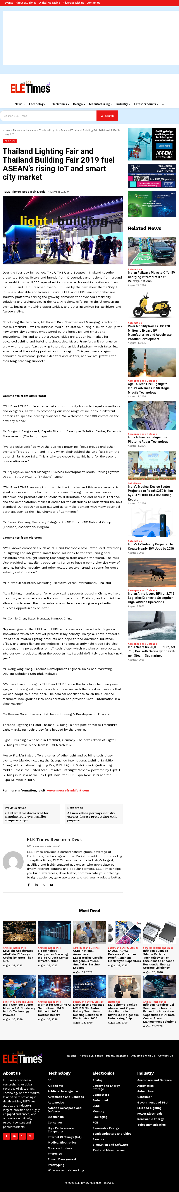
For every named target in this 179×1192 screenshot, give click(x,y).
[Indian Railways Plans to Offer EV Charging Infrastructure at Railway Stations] (152, 251)
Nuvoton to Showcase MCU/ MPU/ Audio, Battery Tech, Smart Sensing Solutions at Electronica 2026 (88, 1011)
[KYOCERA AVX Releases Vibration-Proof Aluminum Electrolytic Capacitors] (124, 932)
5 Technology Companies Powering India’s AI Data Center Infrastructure (53, 956)
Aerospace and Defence (142, 381)
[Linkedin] (36, 884)
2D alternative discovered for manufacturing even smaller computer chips (26, 816)
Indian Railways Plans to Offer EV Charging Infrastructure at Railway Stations (151, 277)
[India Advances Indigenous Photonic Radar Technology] (152, 415)
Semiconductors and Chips (158, 948)
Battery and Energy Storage (123, 948)
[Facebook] (28, 884)
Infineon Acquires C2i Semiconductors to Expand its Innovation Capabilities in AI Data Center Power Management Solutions (159, 1013)
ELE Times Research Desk (24, 191)
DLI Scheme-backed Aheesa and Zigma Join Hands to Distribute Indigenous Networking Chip (123, 1011)
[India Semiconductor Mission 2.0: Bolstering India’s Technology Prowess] (19, 986)
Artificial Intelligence (14, 948)
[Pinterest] (22, 1136)
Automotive (135, 269)
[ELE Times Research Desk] (13, 861)
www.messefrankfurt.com (68, 790)
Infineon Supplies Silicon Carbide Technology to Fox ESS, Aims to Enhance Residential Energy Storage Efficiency (158, 959)
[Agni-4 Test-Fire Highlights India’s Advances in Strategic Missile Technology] (152, 362)
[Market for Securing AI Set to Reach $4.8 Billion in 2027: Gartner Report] (54, 986)
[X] (43, 884)
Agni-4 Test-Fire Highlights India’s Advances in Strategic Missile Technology (149, 388)
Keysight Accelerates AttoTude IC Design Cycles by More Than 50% (18, 956)
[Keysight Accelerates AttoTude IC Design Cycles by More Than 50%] (19, 932)
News (16, 130)
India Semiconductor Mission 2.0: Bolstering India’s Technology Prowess (19, 1010)
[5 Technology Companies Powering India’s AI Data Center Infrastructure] (54, 932)
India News (29, 130)
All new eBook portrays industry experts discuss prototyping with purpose (92, 816)
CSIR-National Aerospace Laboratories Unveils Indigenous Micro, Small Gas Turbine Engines (88, 959)
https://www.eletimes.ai (43, 846)
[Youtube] (51, 884)
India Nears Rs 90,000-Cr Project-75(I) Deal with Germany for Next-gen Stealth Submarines (152, 651)
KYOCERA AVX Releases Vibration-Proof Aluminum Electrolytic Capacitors (124, 956)
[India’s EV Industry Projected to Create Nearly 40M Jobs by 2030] (152, 522)
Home (6, 130)
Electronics (114, 1002)
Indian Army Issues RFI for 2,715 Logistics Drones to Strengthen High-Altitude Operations (151, 598)
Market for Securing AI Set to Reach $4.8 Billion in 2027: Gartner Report (54, 1010)
